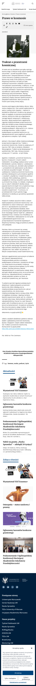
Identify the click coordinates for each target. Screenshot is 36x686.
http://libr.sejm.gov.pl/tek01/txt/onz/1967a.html (18, 329)
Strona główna (6, 14)
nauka (16, 363)
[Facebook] (3, 587)
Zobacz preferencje (26, 678)
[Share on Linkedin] (16, 23)
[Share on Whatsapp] (13, 23)
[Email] (19, 23)
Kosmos (13, 14)
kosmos (10, 363)
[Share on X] (9, 23)
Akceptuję (18, 673)
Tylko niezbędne (10, 678)
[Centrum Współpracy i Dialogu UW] (18, 3)
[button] (3, 3)
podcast (21, 363)
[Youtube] (8, 587)
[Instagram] (12, 587)
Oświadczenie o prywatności (18, 682)
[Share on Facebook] (6, 23)
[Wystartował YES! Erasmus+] (18, 382)
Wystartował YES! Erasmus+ (15, 390)
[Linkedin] (17, 587)
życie (27, 363)
